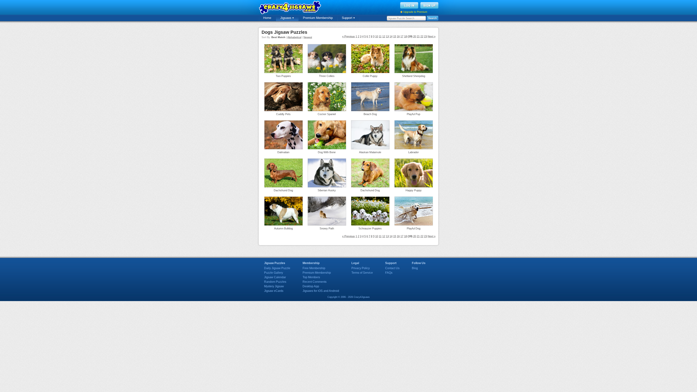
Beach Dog (370, 114)
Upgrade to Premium (415, 11)
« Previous (348, 36)
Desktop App (311, 286)
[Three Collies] (327, 72)
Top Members (311, 277)
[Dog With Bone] (327, 148)
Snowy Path (327, 228)
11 (380, 36)
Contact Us (392, 268)
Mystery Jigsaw (274, 286)
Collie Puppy (370, 75)
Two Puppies (283, 75)
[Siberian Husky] (327, 186)
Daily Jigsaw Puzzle (277, 268)
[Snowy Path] (327, 224)
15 (394, 36)
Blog (415, 268)
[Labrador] (413, 148)
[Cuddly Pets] (283, 110)
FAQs (388, 272)
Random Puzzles (275, 281)
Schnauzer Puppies (370, 228)
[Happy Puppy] (413, 186)
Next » (431, 36)
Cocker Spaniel (327, 114)
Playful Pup (413, 114)
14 (391, 36)
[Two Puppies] (283, 72)
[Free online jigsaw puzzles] (290, 7)
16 (398, 36)
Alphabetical (294, 37)
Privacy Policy (360, 268)
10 (376, 36)
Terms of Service (362, 272)
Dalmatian (283, 152)
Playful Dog (413, 228)
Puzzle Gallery (273, 272)
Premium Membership (318, 18)
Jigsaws (286, 18)
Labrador (413, 152)
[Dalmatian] (283, 148)
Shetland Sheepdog (413, 75)
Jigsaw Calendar (275, 277)
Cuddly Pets (283, 114)
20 (414, 36)
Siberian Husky (327, 190)
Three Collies (327, 75)
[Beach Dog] (370, 110)
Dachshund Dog (283, 190)
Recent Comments (315, 281)
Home (267, 18)
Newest (307, 37)
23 (425, 36)
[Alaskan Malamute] (370, 148)
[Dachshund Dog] (283, 186)
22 (421, 36)
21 (418, 36)
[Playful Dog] (413, 224)
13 (387, 36)
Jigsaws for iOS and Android (321, 290)
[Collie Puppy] (370, 72)
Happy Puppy (413, 190)
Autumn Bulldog (283, 228)
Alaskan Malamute (370, 152)
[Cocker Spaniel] (327, 110)
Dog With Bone (327, 152)
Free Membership (314, 268)
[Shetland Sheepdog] (413, 72)
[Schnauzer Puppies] (370, 224)
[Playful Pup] (413, 110)
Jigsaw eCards (273, 290)
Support (347, 18)
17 (401, 36)
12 (383, 36)
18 (405, 36)
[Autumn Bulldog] (283, 224)
